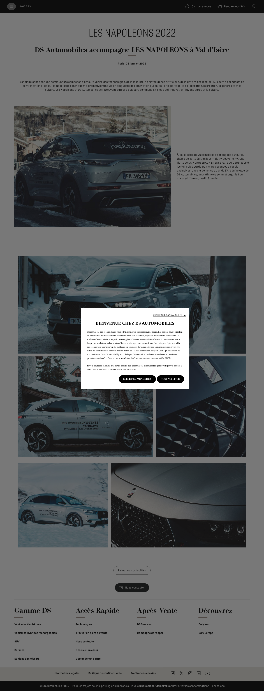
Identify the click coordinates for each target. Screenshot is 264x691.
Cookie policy (98, 369)
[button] (169, 315)
